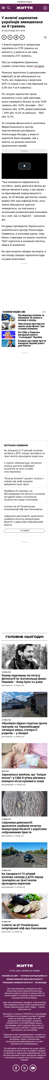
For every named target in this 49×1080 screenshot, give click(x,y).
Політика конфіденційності (33, 976)
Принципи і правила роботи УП (18, 983)
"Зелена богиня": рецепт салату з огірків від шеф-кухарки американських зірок (23, 481)
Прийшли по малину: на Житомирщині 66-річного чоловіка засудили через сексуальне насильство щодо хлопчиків (24, 495)
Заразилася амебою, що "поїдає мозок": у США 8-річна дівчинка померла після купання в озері (24, 778)
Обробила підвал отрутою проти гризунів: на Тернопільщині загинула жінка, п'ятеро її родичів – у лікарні (24, 728)
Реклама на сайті (10, 976)
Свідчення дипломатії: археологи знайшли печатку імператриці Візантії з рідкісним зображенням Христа (23, 520)
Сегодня (39, 66)
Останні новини (16, 445)
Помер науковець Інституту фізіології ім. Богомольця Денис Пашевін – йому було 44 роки (24, 679)
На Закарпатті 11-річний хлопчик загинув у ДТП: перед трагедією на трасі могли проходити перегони (24, 453)
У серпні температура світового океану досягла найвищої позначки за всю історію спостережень (23, 467)
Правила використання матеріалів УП (24, 979)
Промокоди (40, 983)
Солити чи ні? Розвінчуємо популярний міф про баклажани (23, 508)
